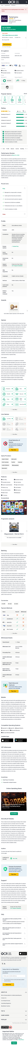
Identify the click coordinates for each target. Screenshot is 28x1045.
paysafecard (10, 618)
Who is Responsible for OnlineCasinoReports (11, 995)
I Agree (14, 1043)
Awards (12, 148)
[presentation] (25, 38)
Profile (7, 148)
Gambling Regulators (6, 1003)
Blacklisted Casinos (5, 1006)
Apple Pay (9, 622)
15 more (23, 65)
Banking (22, 148)
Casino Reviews (18, 20)
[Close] (25, 9)
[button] (14, 409)
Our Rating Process (5, 1000)
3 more (2, 59)
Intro (4, 148)
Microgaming (15, 465)
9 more (2, 75)
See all (25, 93)
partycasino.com (12, 21)
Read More (21, 1039)
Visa (8, 615)
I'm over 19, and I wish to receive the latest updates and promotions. (14, 980)
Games (17, 148)
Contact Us (3, 998)
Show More (14, 813)
